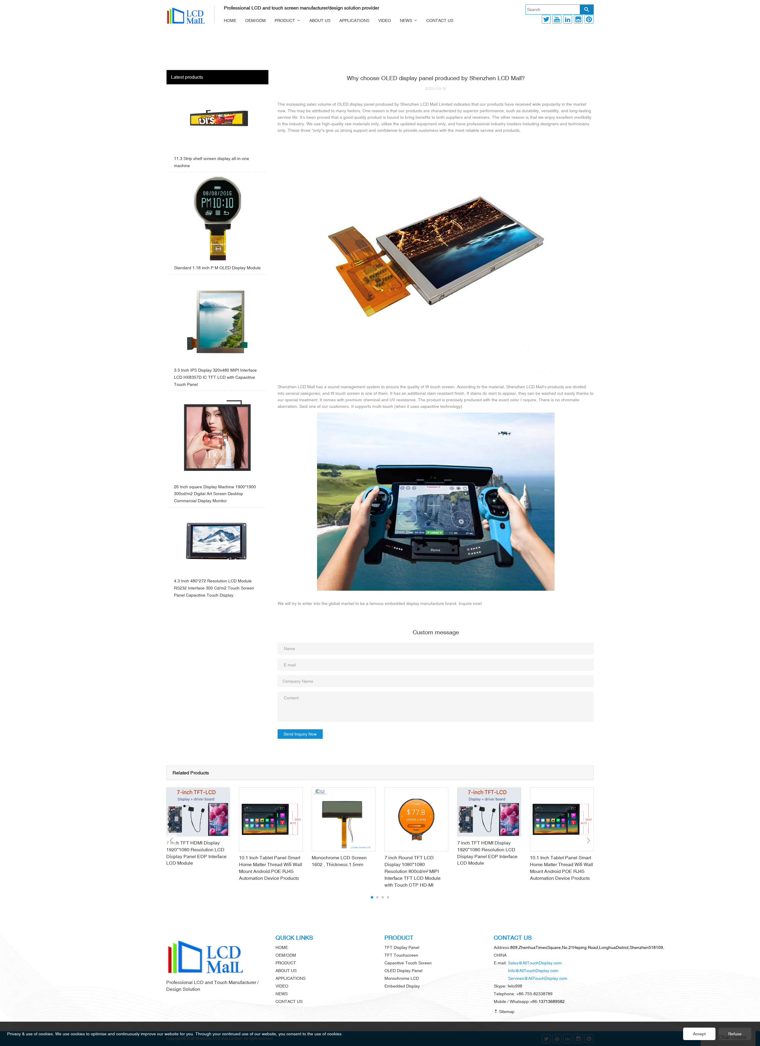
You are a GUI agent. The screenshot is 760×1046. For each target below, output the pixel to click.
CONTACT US (439, 20)
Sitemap (506, 1011)
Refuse (735, 1033)
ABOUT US (319, 20)
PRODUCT (285, 20)
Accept (699, 1033)
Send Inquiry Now (300, 734)
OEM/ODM (255, 20)
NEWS (406, 20)
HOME (230, 20)
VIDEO (384, 20)
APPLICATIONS (354, 20)
